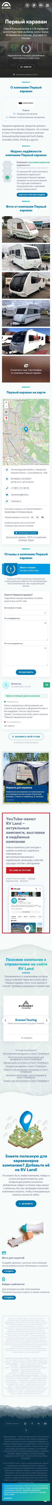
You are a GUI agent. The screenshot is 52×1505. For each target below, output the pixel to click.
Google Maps (10, 512)
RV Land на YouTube (20, 870)
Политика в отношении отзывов (26, 742)
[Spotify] (25, 1423)
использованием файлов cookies (18, 1488)
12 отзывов (27, 1035)
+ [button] (6, 402)
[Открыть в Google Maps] (6, 412)
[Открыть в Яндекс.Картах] (6, 418)
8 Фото (28, 67)
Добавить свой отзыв (27, 737)
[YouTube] (43, 517)
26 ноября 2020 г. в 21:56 (21, 686)
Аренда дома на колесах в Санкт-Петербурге (26, 1063)
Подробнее (36, 1038)
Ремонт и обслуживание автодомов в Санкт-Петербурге (26, 1070)
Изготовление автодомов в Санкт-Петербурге (26, 1053)
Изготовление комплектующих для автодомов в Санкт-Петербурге (26, 1058)
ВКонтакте (24, 881)
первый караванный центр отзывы (25, 1375)
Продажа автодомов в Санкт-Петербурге (26, 1066)
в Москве (45, 1026)
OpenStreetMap (44, 464)
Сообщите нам (11, 526)
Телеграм (31, 879)
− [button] (6, 406)
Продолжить (26, 672)
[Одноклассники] (26, 1430)
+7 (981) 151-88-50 (20, 488)
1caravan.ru (16, 501)
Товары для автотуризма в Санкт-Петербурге (26, 1081)
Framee (35, 1020)
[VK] (38, 1423)
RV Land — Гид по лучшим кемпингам (27, 1463)
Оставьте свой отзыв (29, 570)
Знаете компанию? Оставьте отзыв (26, 58)
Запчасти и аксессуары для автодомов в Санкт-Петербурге (26, 1076)
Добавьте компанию (23, 986)
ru (40, 5)
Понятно (8, 1498)
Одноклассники (12, 881)
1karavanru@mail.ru (20, 494)
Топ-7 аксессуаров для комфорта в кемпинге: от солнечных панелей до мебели (25, 1448)
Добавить (27, 1204)
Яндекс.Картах (26, 512)
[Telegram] (32, 1423)
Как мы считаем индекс (32, 195)
